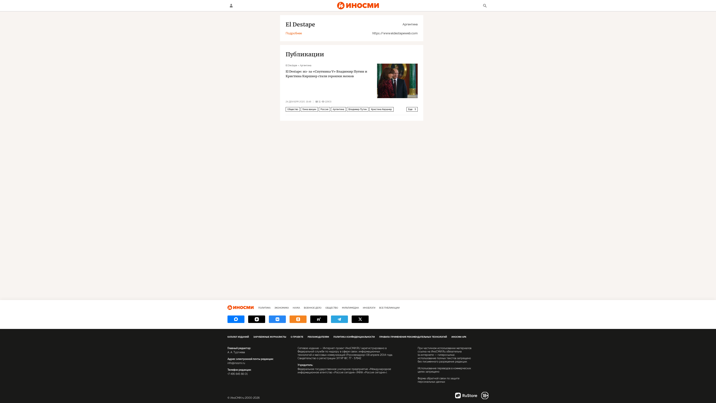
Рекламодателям (318, 337)
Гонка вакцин (309, 109)
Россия (324, 109)
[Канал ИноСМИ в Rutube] (318, 319)
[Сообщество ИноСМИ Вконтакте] (277, 319)
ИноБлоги (369, 308)
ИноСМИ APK (458, 337)
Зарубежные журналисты (269, 337)
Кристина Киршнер (381, 109)
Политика (264, 308)
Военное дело (312, 308)
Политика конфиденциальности (354, 337)
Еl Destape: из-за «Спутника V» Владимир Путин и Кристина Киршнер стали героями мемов (326, 74)
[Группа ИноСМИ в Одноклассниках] (298, 319)
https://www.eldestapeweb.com (395, 33)
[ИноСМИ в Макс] (235, 319)
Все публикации (389, 308)
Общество (292, 109)
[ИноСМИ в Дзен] (256, 319)
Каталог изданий (238, 337)
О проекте (297, 337)
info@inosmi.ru (236, 363)
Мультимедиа (350, 308)
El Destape (291, 65)
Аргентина (410, 24)
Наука (296, 308)
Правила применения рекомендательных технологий (413, 337)
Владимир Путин (357, 109)
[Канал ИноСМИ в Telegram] (339, 319)
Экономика (281, 308)
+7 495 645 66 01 (237, 373)
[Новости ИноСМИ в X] (360, 319)
